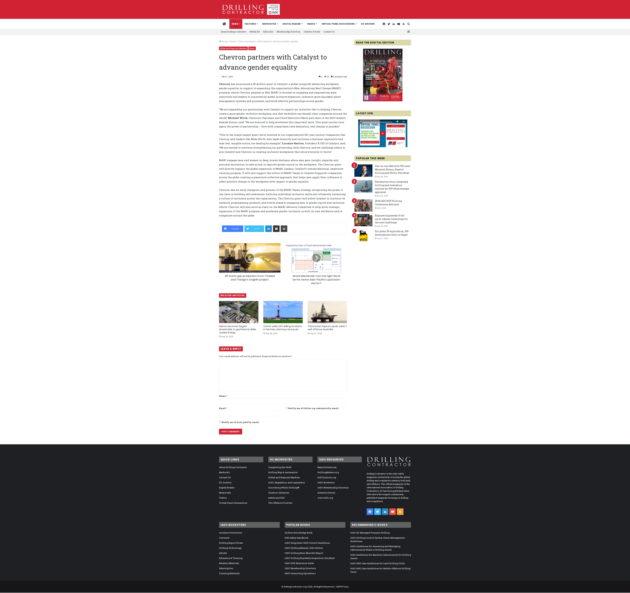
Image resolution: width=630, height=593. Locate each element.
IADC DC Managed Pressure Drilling (370, 532)
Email (223, 408)
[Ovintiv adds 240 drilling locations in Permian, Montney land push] (283, 312)
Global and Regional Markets (233, 48)
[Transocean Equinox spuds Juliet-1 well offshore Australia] (327, 312)
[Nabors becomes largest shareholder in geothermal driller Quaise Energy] (238, 312)
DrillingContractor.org (295, 586)
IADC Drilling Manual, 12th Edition (304, 547)
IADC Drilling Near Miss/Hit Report (304, 553)
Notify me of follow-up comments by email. (313, 408)
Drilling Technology (230, 547)
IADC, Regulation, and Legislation (286, 482)
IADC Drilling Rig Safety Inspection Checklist (310, 558)
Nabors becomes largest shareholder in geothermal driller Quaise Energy (237, 329)
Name (223, 395)
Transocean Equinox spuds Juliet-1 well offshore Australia (327, 328)
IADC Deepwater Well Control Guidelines (307, 542)
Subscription (226, 568)
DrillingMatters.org (328, 472)
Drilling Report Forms (231, 542)
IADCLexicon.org (326, 477)
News (235, 23)
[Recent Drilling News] (382, 100)
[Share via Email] (276, 228)
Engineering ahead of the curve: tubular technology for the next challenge (391, 219)
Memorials (225, 492)
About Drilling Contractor (233, 31)
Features (250, 23)
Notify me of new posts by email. (241, 422)
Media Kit (255, 31)
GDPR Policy (342, 586)
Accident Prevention (230, 532)
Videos (311, 23)
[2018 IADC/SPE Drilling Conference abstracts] (363, 205)
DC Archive (368, 23)
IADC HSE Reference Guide (299, 563)
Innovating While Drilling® (283, 487)
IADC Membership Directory (333, 487)
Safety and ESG (276, 497)
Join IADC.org (325, 497)
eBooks (223, 553)
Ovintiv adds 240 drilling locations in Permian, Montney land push (282, 328)
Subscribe (268, 31)
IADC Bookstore (326, 482)
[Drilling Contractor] (249, 9)
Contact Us (329, 31)
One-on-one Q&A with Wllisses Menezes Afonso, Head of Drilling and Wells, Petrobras (392, 169)
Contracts (224, 537)
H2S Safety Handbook (296, 537)
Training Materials (229, 573)
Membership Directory (289, 31)
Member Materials (229, 563)
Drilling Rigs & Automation (283, 472)
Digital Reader (292, 23)
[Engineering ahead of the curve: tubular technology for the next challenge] (363, 220)
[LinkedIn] (268, 228)
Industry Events (312, 31)
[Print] (284, 228)
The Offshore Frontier (280, 502)
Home (224, 41)
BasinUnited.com (327, 467)
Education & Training (230, 558)
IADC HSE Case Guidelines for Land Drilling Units (377, 563)
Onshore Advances (278, 492)
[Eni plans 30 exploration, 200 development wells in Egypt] (363, 236)
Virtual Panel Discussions (338, 23)
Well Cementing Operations (300, 573)
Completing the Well (279, 467)
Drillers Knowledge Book (299, 532)
